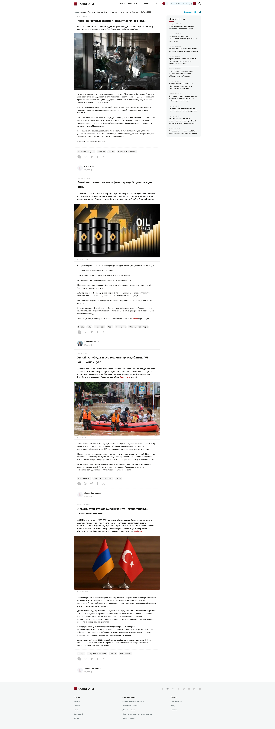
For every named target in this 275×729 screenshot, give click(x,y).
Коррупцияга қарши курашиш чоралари (137, 714)
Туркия (113, 654)
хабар (135, 318)
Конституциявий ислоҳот (129, 12)
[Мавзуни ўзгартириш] (165, 3)
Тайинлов (91, 12)
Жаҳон (76, 718)
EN (183, 4)
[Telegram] (91, 157)
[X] (103, 157)
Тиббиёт (101, 152)
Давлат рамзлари (129, 710)
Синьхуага (125, 377)
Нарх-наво (99, 327)
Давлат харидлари (129, 718)
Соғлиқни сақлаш (86, 152)
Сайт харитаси (176, 701)
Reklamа (174, 710)
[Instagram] (79, 157)
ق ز (191, 4)
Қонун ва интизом (111, 12)
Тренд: (76, 12)
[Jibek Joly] (188, 12)
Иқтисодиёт (79, 714)
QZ (176, 4)
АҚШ (89, 327)
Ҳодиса (100, 12)
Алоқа (173, 706)
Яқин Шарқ (121, 327)
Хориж (111, 152)
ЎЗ (194, 4)
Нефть (81, 327)
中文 (186, 4)
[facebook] (178, 689)
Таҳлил (155, 4)
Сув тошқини (84, 478)
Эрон (110, 327)
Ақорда (83, 12)
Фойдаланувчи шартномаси (133, 701)
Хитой (118, 478)
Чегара (81, 654)
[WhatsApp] (85, 157)
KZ (172, 4)
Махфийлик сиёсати (130, 706)
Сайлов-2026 (146, 12)
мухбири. (138, 531)
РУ (179, 4)
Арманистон (125, 654)
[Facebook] (97, 157)
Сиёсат (77, 706)
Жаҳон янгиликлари (127, 152)
